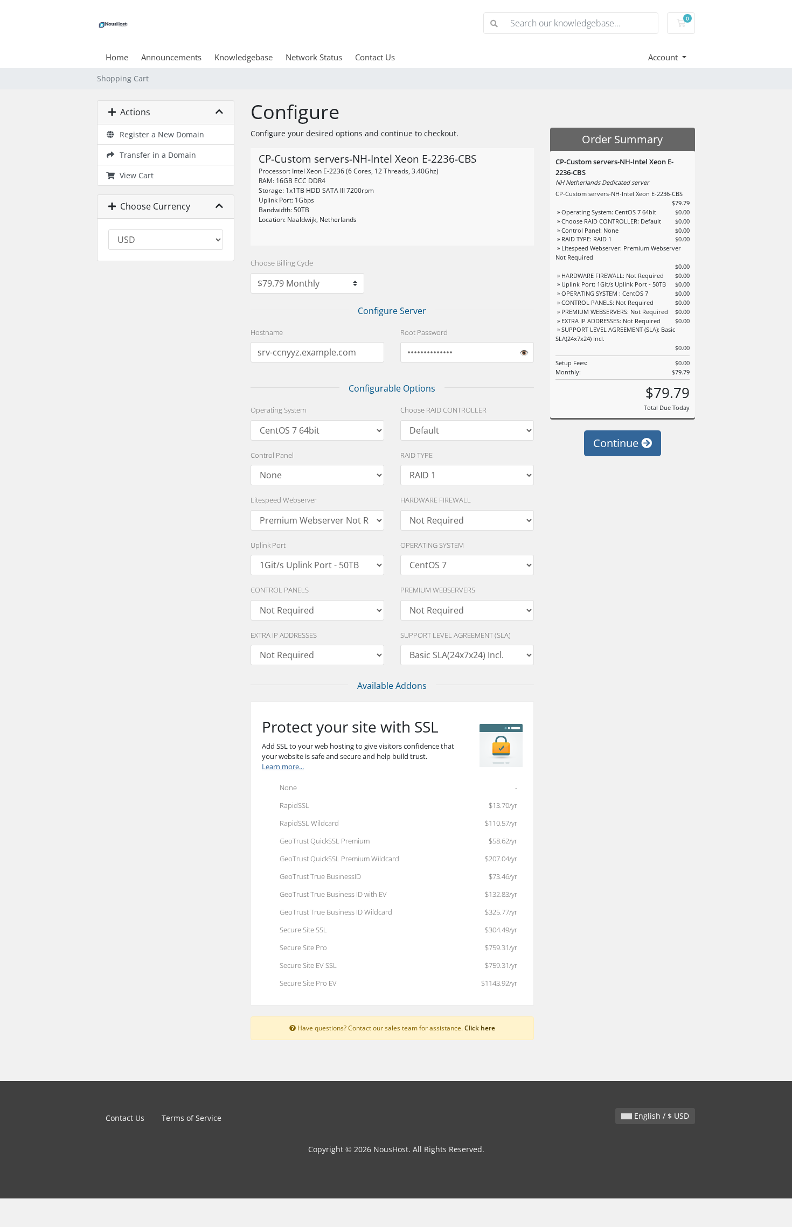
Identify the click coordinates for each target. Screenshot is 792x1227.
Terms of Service (191, 1118)
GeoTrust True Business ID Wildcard (396, 912)
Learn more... (283, 766)
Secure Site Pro (396, 947)
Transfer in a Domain (155, 155)
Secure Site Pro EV (396, 983)
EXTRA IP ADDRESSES (284, 635)
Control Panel (272, 455)
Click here (479, 1027)
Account (664, 57)
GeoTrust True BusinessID (396, 876)
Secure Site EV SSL (396, 965)
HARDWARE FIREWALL (435, 500)
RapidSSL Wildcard (396, 823)
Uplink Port (268, 545)
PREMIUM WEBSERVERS (437, 590)
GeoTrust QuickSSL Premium (396, 841)
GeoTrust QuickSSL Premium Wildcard (396, 858)
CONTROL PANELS (280, 590)
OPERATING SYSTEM (432, 545)
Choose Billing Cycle (282, 263)
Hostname (267, 332)
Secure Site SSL (396, 930)
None (396, 787)
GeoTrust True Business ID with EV (396, 894)
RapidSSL (396, 805)
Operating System (278, 410)
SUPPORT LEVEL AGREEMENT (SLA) (455, 635)
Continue (617, 443)
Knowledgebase (243, 57)
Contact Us (375, 57)
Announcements (171, 57)
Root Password (424, 332)
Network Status (314, 57)
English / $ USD (660, 1116)
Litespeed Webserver (284, 500)
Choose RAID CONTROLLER (443, 410)
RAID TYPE (416, 455)
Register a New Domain (159, 134)
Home (117, 57)
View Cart (134, 175)
